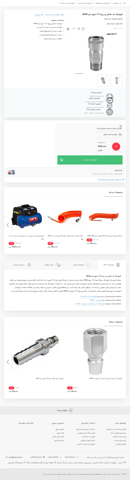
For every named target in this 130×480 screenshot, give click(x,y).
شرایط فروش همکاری (88, 440)
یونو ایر (37, 15)
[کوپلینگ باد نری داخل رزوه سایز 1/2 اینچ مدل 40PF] (94, 351)
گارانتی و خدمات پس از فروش (116, 429)
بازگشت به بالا (62, 410)
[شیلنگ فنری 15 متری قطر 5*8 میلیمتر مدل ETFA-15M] (104, 216)
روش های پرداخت (120, 440)
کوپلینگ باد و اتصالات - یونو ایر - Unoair (89, 304)
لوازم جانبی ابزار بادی (84, 3)
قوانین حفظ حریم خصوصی (86, 433)
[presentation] (122, 225)
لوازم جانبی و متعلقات (102, 3)
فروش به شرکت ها (88, 437)
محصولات (116, 3)
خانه (124, 3)
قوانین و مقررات (121, 444)
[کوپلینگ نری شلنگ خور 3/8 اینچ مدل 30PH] (36, 351)
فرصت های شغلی (58, 437)
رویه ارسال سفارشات (119, 437)
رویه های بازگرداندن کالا (118, 433)
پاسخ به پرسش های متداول (86, 429)
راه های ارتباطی (59, 440)
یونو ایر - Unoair (95, 300)
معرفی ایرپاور (60, 429)
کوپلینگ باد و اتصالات (66, 3)
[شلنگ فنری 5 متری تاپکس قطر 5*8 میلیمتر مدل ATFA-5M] (65, 216)
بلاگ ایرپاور (60, 433)
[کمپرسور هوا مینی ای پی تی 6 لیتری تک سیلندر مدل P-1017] (26, 216)
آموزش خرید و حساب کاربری (86, 444)
